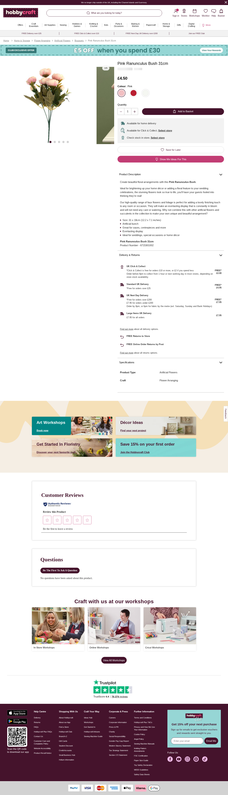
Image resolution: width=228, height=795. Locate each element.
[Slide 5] (67, 142)
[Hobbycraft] (20, 14)
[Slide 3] (59, 142)
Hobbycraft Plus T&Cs (143, 722)
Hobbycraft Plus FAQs (43, 732)
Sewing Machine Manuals (144, 744)
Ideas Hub (88, 718)
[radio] (122, 93)
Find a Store (64, 727)
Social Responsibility (117, 736)
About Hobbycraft (66, 718)
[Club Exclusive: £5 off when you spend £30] (114, 50)
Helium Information (66, 760)
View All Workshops (114, 660)
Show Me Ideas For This (173, 159)
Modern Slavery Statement (120, 746)
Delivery (37, 718)
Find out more (126, 329)
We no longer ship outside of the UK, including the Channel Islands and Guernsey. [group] (114, 3)
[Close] (225, 2)
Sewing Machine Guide (93, 736)
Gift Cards (63, 741)
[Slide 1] (50, 142)
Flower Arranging (42, 40)
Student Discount (66, 746)
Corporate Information (118, 722)
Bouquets (79, 40)
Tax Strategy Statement (118, 750)
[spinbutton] (127, 111)
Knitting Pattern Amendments (140, 749)
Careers (112, 718)
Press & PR (114, 727)
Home (6, 40)
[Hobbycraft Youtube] (178, 759)
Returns (37, 722)
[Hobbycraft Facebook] (170, 759)
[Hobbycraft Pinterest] (196, 759)
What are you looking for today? (106, 13)
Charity (112, 732)
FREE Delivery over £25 (31, 33)
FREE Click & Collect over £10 (86, 33)
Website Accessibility (42, 748)
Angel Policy (139, 739)
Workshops (88, 722)
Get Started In (89, 727)
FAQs (36, 727)
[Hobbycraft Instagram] (187, 759)
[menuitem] (20, 25)
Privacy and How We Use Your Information (144, 728)
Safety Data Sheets (142, 774)
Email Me (211, 741)
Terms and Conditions (143, 718)
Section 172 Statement (118, 755)
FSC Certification (141, 756)
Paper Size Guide (141, 760)
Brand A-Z (63, 736)
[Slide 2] (54, 142)
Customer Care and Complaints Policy (42, 742)
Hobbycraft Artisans (92, 732)
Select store (165, 130)
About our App (64, 722)
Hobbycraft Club (65, 732)
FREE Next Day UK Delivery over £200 (142, 33)
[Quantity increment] (134, 111)
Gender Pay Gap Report (119, 741)
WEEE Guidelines (141, 770)
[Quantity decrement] (121, 111)
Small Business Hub (67, 755)
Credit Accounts (65, 750)
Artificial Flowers (62, 40)
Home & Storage (22, 40)
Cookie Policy (139, 734)
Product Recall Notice (42, 753)
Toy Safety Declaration (143, 765)
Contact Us (38, 736)
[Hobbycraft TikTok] (204, 759)
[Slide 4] (63, 142)
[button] (48, 105)
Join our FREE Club (197, 33)
